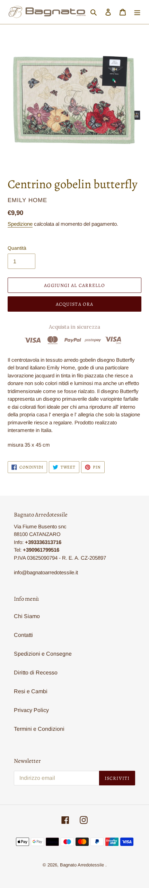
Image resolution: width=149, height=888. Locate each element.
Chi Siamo (27, 616)
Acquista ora (74, 304)
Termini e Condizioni (39, 729)
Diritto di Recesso (36, 672)
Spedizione (20, 224)
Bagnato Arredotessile (82, 864)
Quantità (17, 248)
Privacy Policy (31, 710)
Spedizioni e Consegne (43, 654)
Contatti (23, 635)
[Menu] (137, 12)
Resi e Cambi (30, 691)
